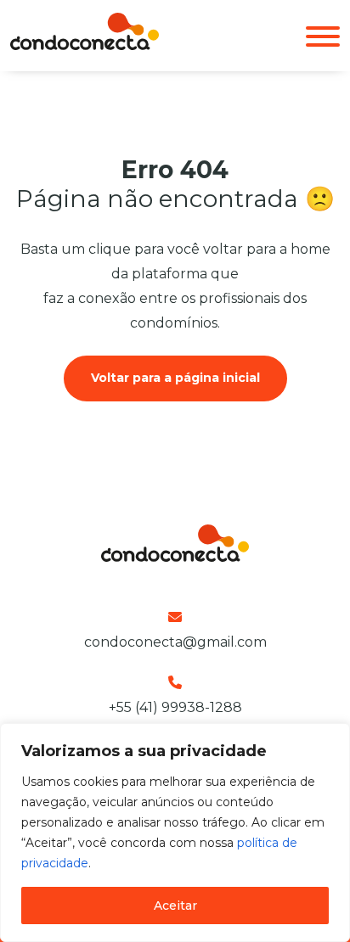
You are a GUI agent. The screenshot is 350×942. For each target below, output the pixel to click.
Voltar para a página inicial (175, 377)
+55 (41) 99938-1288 (175, 707)
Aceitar (175, 905)
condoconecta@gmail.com (175, 642)
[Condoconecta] (84, 45)
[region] (175, 832)
